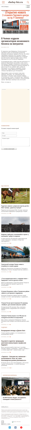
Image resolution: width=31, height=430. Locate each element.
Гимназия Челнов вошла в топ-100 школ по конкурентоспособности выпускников (13, 316)
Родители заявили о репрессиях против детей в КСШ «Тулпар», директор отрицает (15, 207)
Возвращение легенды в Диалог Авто (13, 330)
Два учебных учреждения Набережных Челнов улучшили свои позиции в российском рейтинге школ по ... (15, 321)
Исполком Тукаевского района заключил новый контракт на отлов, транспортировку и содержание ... (15, 296)
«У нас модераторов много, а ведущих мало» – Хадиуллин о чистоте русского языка (15, 279)
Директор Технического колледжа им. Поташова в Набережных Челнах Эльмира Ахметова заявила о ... (15, 269)
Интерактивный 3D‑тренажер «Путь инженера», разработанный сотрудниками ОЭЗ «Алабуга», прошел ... (13, 308)
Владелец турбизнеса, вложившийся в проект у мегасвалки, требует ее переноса (15, 235)
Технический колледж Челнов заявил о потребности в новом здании (12, 265)
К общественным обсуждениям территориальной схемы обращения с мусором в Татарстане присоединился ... (14, 240)
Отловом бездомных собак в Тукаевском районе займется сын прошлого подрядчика (15, 292)
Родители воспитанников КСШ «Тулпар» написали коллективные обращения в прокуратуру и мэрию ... (15, 210)
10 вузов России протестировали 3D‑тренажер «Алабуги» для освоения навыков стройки (14, 304)
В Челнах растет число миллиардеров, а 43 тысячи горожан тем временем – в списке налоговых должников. (14, 364)
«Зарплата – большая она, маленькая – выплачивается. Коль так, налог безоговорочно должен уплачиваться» (13, 358)
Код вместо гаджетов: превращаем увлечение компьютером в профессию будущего (13, 343)
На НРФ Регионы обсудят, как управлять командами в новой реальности (14, 398)
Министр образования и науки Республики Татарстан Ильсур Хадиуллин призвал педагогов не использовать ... (15, 284)
